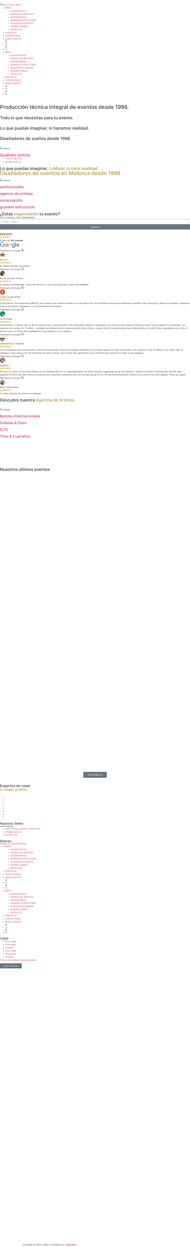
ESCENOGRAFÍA (18, 17)
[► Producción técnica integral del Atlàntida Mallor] (23, 690)
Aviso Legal (10, 941)
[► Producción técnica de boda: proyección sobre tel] (23, 532)
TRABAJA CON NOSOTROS (13, 843)
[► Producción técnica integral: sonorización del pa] (71, 668)
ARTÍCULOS (16, 29)
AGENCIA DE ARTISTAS (21, 14)
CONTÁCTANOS (13, 35)
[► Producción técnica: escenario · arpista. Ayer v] (166, 535)
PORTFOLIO (11, 32)
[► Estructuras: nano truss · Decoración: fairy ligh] (119, 541)
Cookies (9, 947)
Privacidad (10, 944)
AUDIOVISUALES (18, 11)
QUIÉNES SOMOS (19, 26)
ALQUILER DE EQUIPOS (21, 23)
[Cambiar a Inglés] (97, 42)
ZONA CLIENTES (13, 38)
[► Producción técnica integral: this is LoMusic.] (71, 505)
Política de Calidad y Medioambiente (18, 960)
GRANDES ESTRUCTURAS (23, 20)
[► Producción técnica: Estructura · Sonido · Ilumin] (166, 684)
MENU (8, 7)
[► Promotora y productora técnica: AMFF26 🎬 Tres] (119, 677)
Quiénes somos (15, 155)
